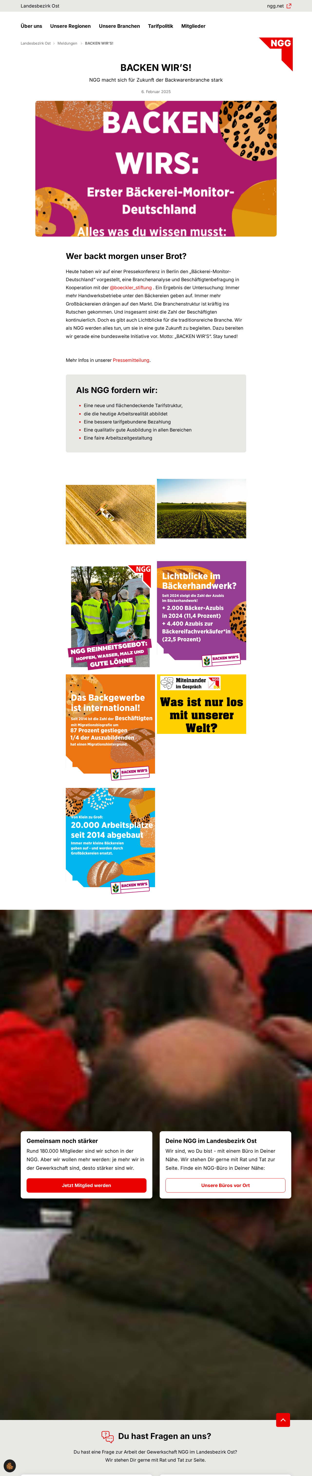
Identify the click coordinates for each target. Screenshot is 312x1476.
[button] (33, 26)
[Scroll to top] (283, 1420)
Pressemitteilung (131, 360)
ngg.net (275, 6)
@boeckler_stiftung (131, 287)
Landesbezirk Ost (40, 6)
